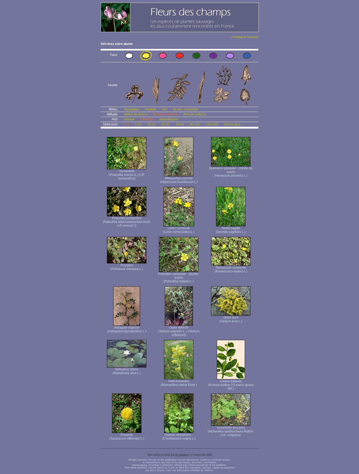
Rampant (146, 119)
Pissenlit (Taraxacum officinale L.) (126, 436)
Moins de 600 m (135, 114)
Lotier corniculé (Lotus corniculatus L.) (178, 230)
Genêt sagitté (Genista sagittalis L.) (231, 230)
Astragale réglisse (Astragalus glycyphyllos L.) (126, 329)
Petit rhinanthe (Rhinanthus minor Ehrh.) (179, 383)
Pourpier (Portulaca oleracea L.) (126, 267)
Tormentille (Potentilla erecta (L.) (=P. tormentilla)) (127, 174)
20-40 (165, 124)
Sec (164, 109)
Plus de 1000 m (194, 114)
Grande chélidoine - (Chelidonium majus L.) (179, 436)
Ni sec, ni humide (185, 109)
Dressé (129, 119)
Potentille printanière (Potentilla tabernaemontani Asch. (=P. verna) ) (127, 221)
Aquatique (131, 109)
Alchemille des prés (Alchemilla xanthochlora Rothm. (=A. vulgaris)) (231, 431)
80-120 (195, 124)
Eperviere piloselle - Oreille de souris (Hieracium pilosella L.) (231, 171)
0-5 (126, 124)
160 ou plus (232, 124)
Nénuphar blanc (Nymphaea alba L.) (126, 371)
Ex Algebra (182, 454)
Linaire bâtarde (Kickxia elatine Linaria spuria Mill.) (231, 384)
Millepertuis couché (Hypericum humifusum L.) (179, 180)
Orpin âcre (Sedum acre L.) (230, 319)
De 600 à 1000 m (165, 114)
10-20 (151, 124)
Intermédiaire (168, 119)
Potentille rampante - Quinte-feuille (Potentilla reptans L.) (178, 277)
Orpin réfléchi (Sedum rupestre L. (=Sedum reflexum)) (178, 331)
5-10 (138, 124)
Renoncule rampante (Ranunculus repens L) (230, 269)
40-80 (180, 124)
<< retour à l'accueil (244, 37)
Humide (150, 109)
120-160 (212, 124)
